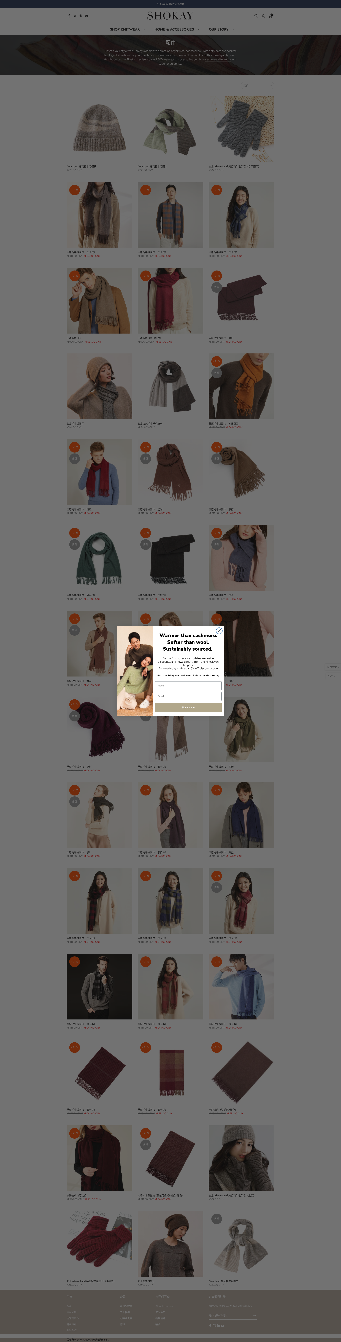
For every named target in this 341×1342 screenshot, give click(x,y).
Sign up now (188, 707)
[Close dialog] (219, 631)
